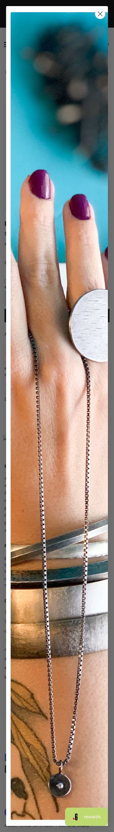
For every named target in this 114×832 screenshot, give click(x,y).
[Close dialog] (100, 14)
